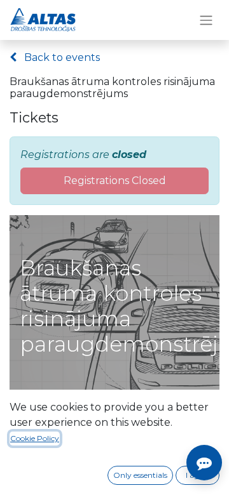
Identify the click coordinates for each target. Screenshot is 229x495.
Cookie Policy (34, 438)
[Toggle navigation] (206, 20)
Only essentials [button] (140, 475)
